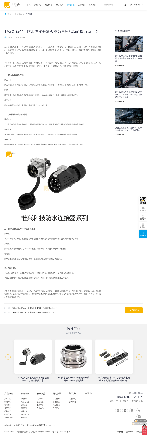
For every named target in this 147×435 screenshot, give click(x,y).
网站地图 (120, 432)
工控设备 (24, 405)
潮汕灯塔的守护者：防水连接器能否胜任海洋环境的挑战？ (30, 308)
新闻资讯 (70, 5)
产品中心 (38, 5)
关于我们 (81, 5)
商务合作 (40, 408)
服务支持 (59, 5)
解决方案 (49, 5)
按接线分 (7, 411)
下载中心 (40, 405)
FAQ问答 (56, 408)
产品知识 (56, 405)
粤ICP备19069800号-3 (61, 432)
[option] (32, 361)
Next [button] (139, 357)
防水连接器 (39, 294)
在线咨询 (143, 219)
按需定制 (7, 414)
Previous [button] (8, 357)
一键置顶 (143, 235)
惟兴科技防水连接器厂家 (35, 425)
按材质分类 (8, 417)
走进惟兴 (72, 399)
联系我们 (92, 5)
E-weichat (51, 425)
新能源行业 (25, 414)
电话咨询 (143, 210)
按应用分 (7, 408)
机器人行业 (25, 402)
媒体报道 (56, 402)
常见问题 (40, 402)
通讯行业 (24, 408)
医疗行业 (24, 417)
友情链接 (139, 432)
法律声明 (129, 432)
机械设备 (24, 411)
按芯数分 (7, 405)
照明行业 (24, 399)
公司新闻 (56, 399)
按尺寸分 (7, 402)
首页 (29, 5)
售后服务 (40, 399)
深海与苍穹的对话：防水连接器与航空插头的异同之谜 (29, 312)
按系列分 (7, 399)
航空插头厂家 (19, 425)
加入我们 (72, 402)
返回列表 (135, 310)
